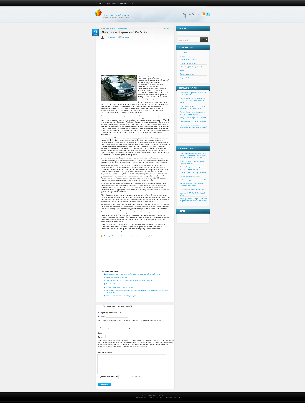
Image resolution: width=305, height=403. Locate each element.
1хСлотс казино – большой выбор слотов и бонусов (192, 162)
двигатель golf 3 (146, 236)
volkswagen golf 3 (125, 236)
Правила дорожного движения (191, 67)
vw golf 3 (136, 236)
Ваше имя (101, 317)
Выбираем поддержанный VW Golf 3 (124, 32)
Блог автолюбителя (116, 15)
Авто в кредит (185, 52)
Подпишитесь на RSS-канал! (203, 14)
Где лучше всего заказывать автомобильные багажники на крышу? (193, 126)
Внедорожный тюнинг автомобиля (192, 189)
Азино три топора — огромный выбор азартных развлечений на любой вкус (132, 274)
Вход (181, 397)
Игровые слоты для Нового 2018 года (119, 287)
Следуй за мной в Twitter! (208, 14)
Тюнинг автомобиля (187, 74)
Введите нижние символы (107, 377)
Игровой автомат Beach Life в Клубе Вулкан (121, 296)
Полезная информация (188, 63)
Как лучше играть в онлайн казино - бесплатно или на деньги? (193, 185)
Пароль (100, 337)
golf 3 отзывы (113, 236)
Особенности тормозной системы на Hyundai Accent (193, 94)
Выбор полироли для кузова (190, 176)
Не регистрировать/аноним (110, 313)
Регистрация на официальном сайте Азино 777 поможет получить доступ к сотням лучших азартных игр (193, 155)
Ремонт (182, 70)
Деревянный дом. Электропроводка (193, 121)
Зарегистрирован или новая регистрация (115, 328)
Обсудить (125, 37)
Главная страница (128, 397)
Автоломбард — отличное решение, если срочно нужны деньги (193, 113)
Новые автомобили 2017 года (116, 277)
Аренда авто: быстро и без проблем (193, 118)
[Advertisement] (119, 58)
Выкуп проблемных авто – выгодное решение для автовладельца (129, 280)
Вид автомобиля (109, 28)
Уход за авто (123, 28)
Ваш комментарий (105, 353)
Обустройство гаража (188, 59)
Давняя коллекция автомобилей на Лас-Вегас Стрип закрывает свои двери (192, 100)
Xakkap (112, 37)
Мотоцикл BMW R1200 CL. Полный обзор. (192, 194)
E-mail (100, 333)
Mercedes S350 (110, 284)
